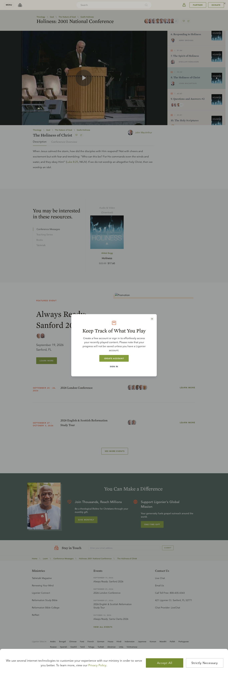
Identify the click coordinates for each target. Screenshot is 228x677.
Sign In (114, 366)
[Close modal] (152, 319)
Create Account (114, 358)
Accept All (164, 663)
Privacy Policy (97, 665)
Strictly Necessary (204, 663)
